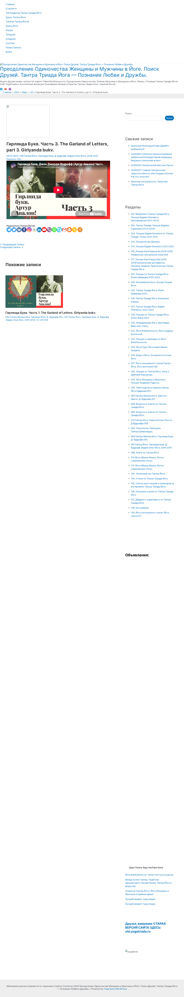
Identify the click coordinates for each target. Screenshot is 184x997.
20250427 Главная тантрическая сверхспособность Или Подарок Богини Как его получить (152, 173)
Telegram (10, 34)
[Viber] (49, 229)
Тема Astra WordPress (115, 988)
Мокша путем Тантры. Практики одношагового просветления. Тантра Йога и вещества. (148, 883)
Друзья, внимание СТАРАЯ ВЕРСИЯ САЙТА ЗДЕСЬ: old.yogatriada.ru (145, 927)
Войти (9, 51)
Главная (10, 4)
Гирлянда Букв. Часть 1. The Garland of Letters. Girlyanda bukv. (50, 312)
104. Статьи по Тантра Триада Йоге (149, 478)
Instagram (11, 39)
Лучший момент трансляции (140, 899)
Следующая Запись (11, 247)
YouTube (10, 43)
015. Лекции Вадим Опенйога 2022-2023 (152, 246)
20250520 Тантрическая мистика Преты (152, 165)
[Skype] (59, 229)
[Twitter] (14, 229)
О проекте (11, 8)
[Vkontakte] (19, 229)
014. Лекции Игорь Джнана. (145, 241)
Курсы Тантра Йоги (16, 17)
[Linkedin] (39, 229)
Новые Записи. (13, 47)
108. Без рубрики (140, 507)
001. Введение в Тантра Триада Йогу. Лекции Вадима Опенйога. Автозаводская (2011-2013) (150, 217)
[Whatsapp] (54, 229)
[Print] (69, 229)
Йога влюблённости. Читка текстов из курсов (149, 874)
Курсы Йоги (12, 26)
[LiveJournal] (34, 229)
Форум (9, 30)
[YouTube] (5, 89)
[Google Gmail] (64, 229)
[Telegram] (1, 89)
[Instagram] (10, 89)
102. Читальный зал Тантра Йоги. (148, 473)
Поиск (128, 113)
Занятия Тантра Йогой (17, 21)
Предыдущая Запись (12, 244)
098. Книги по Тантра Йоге (145, 452)
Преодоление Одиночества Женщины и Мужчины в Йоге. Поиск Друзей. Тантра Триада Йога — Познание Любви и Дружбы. (79, 72)
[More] (80, 229)
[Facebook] (24, 229)
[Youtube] (44, 229)
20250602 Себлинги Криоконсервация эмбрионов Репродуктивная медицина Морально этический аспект (151, 157)
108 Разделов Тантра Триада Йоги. (24, 13)
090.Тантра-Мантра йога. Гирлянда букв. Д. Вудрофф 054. (34, 317)
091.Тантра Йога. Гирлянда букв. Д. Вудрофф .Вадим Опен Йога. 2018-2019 (59, 155)
